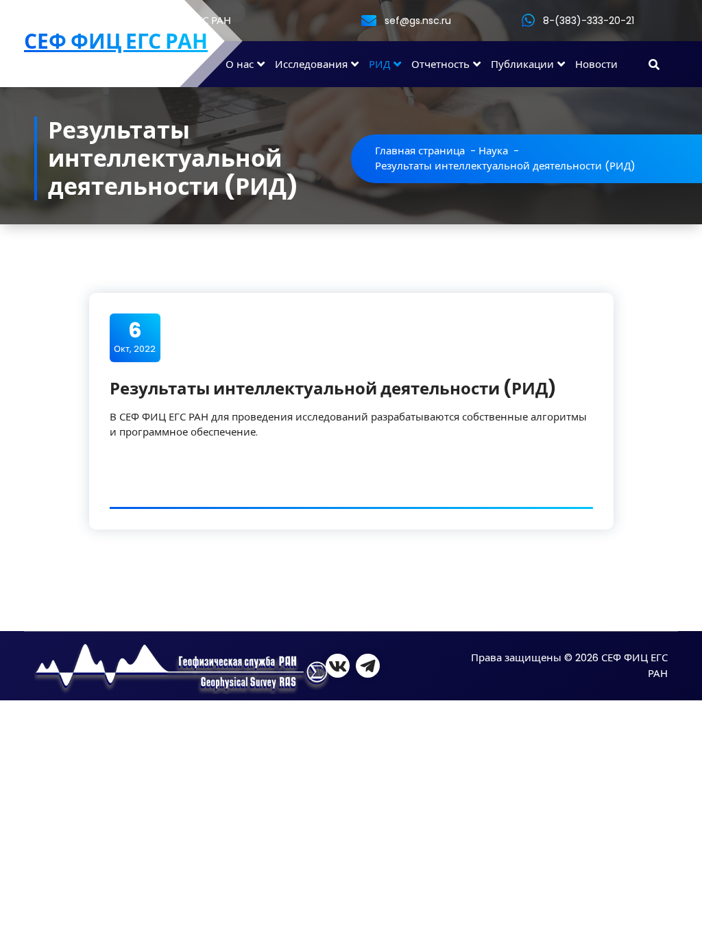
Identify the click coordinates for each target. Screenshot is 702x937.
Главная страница (420, 150)
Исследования (311, 64)
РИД (379, 64)
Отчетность (440, 64)
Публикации (522, 64)
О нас (240, 64)
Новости (596, 64)
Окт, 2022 (135, 336)
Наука (493, 150)
